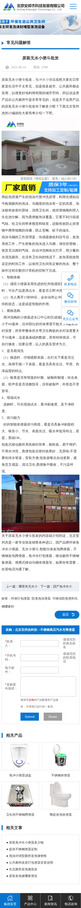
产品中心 (30, 904)
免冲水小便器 (45, 79)
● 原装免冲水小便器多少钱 (25, 842)
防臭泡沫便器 (41, 598)
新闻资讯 (50, 904)
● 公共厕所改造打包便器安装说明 (29, 862)
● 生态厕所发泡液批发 (21, 869)
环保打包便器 (20, 598)
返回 (65, 614)
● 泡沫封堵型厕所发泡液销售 (26, 856)
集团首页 (10, 904)
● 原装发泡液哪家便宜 (21, 876)
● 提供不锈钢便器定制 (21, 849)
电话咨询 (71, 904)
